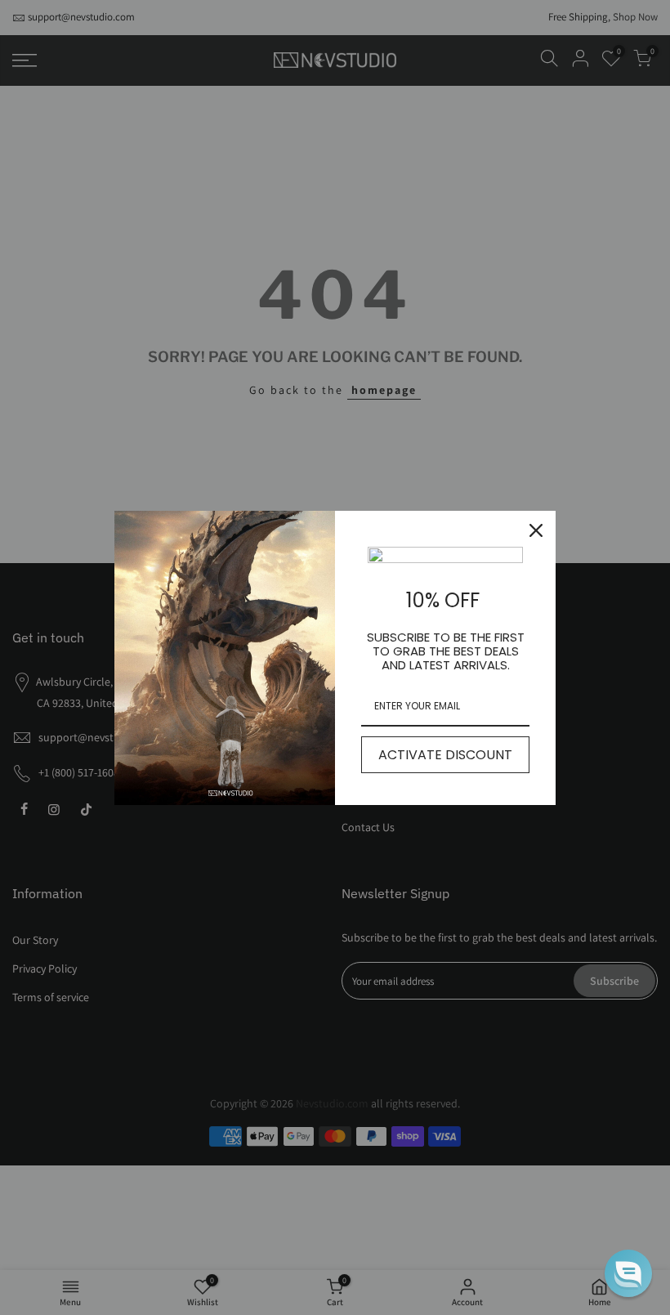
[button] (628, 1273)
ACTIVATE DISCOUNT (445, 754)
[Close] (536, 530)
